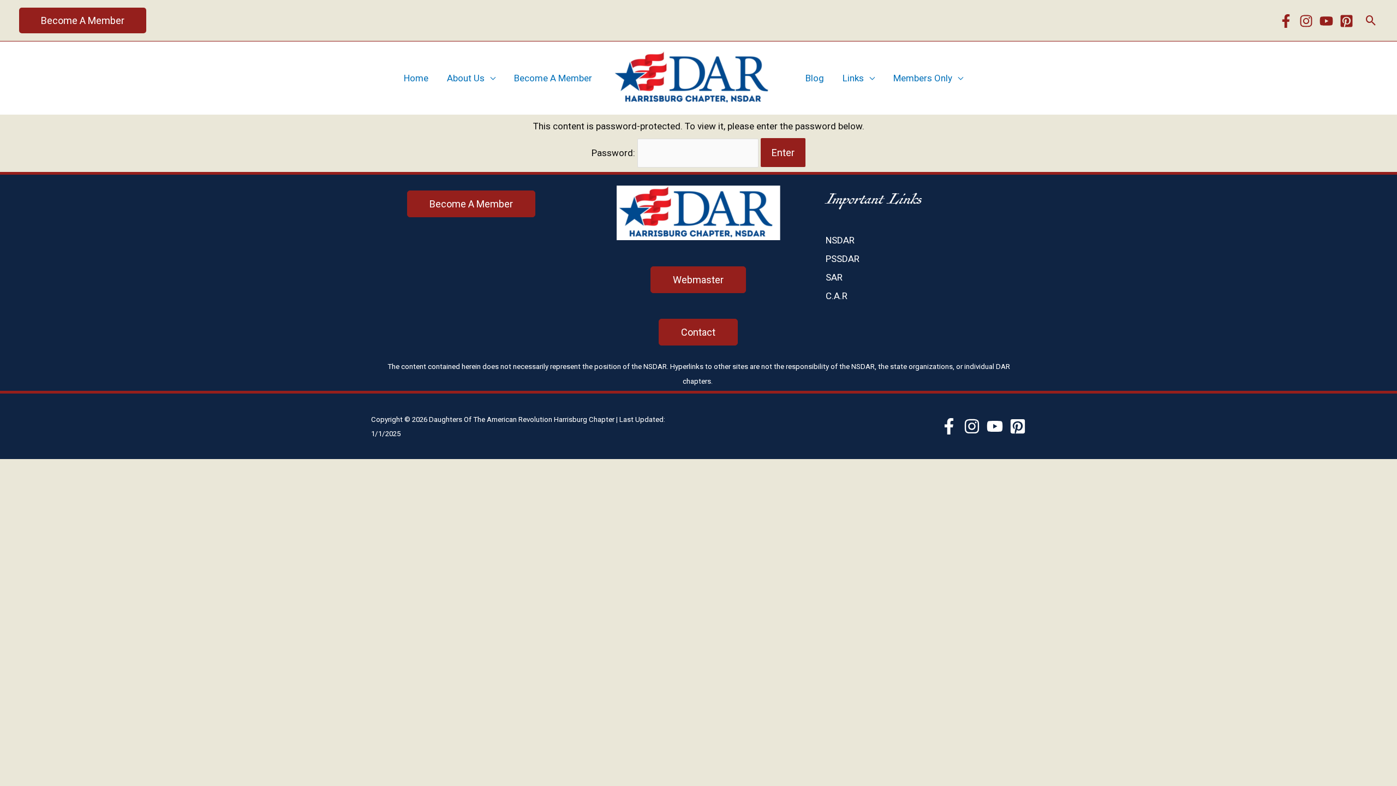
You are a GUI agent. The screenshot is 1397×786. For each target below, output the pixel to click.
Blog (814, 78)
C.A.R (836, 295)
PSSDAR (842, 258)
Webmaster (698, 279)
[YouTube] (1326, 21)
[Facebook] (1286, 21)
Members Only (922, 78)
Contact (698, 332)
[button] (82, 20)
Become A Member (553, 78)
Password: (614, 152)
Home (416, 78)
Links (853, 78)
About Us (466, 78)
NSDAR (840, 240)
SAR (834, 277)
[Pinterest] (1346, 21)
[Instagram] (1306, 21)
